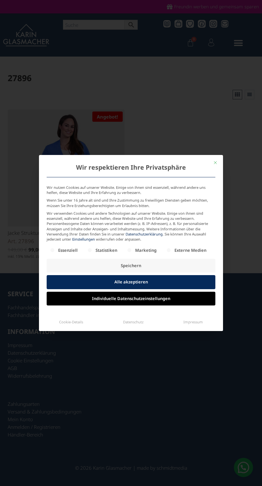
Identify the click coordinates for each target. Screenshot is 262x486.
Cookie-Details (71, 322)
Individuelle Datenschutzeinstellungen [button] (131, 298)
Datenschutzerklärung (144, 234)
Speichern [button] (131, 265)
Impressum (193, 322)
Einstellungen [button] (83, 239)
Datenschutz (133, 322)
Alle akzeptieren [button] (131, 282)
